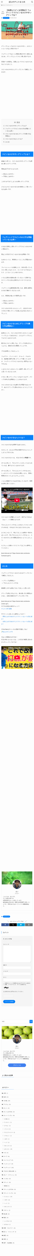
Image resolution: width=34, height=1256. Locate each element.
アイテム (7, 1104)
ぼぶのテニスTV (8, 632)
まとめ (7, 142)
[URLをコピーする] (29, 924)
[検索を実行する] (31, 1021)
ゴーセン (7, 1125)
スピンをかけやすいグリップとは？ (16, 126)
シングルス (8, 1221)
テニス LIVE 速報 (6, 609)
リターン (6, 1210)
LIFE (5, 1093)
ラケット (7, 1182)
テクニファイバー (9, 1132)
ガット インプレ (9, 1115)
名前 (5, 965)
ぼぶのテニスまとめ (17, 2)
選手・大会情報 (8, 1243)
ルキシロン (8, 1149)
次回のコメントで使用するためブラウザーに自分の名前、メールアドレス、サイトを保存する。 (17, 984)
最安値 (6, 1185)
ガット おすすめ (9, 1111)
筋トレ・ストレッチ (9, 1231)
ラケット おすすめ (9, 1189)
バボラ (6, 1139)
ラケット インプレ (9, 1193)
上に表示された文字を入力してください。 (13, 991)
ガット (6, 1108)
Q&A (5, 1097)
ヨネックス (8, 1145)
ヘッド (6, 1142)
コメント (6, 944)
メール (5, 971)
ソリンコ (7, 1129)
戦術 (5, 1217)
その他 (6, 1100)
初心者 (6, 1214)
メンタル (7, 1178)
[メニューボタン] (2, 2)
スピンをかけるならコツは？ (14, 139)
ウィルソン (8, 1122)
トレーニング (8, 1160)
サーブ (6, 1156)
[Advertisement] (17, 96)
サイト (4, 977)
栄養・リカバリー (9, 1228)
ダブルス (7, 1224)
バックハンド (8, 1163)
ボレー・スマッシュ (10, 1175)
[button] (5, 924)
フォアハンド (6, 17)
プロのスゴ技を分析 (9, 1171)
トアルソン (8, 1135)
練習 (5, 1235)
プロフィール (17, 1065)
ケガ (5, 1152)
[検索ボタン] (32, 2)
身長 (5, 1239)
